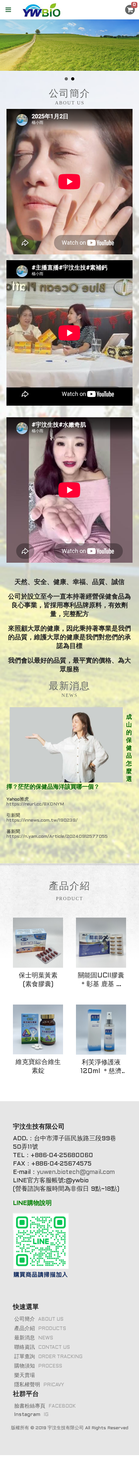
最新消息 (33, 1338)
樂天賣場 (24, 1375)
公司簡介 (38, 1319)
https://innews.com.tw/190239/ (42, 820)
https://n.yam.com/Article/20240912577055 (57, 837)
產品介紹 (40, 1328)
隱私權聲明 (39, 1384)
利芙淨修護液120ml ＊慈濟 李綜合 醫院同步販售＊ (101, 1067)
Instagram (31, 1414)
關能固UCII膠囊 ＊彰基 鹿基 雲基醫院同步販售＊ (101, 980)
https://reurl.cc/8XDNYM (35, 804)
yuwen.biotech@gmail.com (77, 1172)
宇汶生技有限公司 (66, 1428)
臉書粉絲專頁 (45, 1406)
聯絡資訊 (42, 1347)
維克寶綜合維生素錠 (38, 1066)
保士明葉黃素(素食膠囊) (38, 980)
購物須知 (38, 1366)
